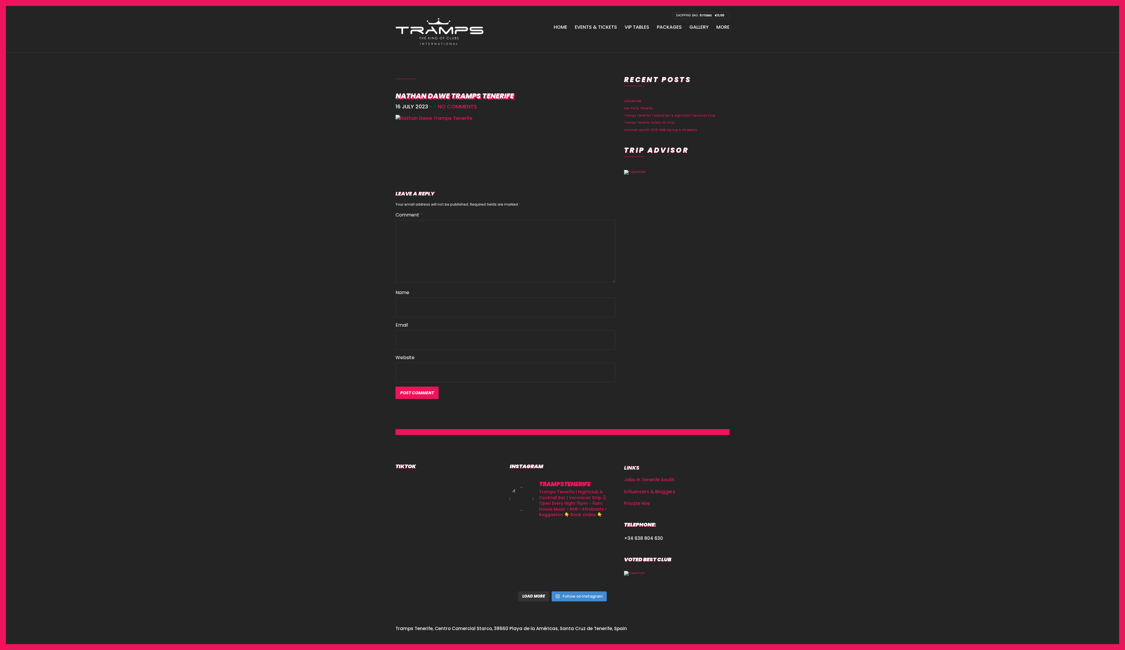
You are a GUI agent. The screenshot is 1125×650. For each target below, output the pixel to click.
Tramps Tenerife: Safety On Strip (649, 122)
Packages (669, 27)
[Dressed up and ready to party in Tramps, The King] (562, 555)
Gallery (699, 27)
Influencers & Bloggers (649, 492)
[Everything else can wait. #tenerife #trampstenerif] (598, 534)
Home (560, 27)
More (722, 27)
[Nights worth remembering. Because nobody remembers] (562, 534)
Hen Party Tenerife (638, 108)
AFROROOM (632, 101)
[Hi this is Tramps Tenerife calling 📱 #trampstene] (526, 534)
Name (402, 292)
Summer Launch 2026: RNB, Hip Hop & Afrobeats (660, 130)
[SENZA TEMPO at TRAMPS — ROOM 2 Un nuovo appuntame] (526, 555)
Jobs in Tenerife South (649, 480)
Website (405, 357)
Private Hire (637, 503)
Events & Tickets (596, 27)
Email (402, 325)
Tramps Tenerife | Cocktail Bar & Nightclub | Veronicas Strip (669, 115)
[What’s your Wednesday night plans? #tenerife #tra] (598, 577)
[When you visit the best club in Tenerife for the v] (598, 555)
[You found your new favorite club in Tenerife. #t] (526, 577)
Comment (409, 214)
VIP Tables (637, 27)
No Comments (457, 106)
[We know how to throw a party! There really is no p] (562, 577)
